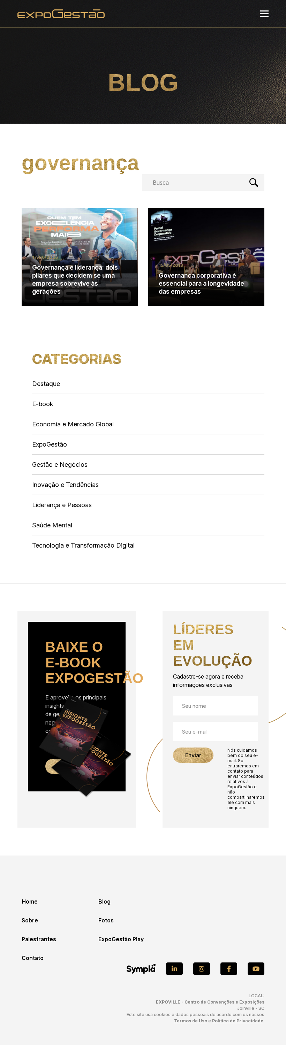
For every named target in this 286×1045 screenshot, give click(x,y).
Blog (104, 901)
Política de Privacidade (237, 1020)
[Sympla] (141, 968)
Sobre (30, 920)
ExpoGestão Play (121, 939)
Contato (33, 957)
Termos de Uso (190, 1020)
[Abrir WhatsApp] (268, 1027)
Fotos (106, 920)
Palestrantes (39, 939)
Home (30, 901)
